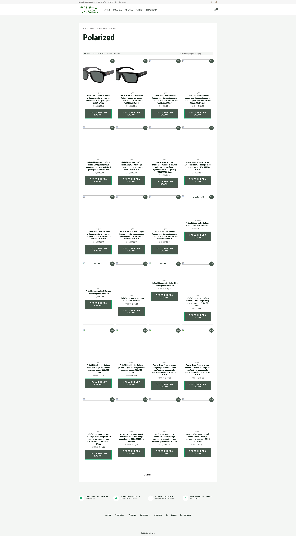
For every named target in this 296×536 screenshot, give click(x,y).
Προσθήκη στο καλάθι (98, 113)
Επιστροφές (145, 515)
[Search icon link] (212, 2)
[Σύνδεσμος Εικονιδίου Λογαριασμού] (216, 2)
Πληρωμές (132, 515)
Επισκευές (158, 515)
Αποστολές (119, 515)
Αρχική (108, 515)
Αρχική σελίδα (88, 28)
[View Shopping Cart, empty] (215, 10)
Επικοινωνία (123, 2)
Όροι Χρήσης (171, 515)
